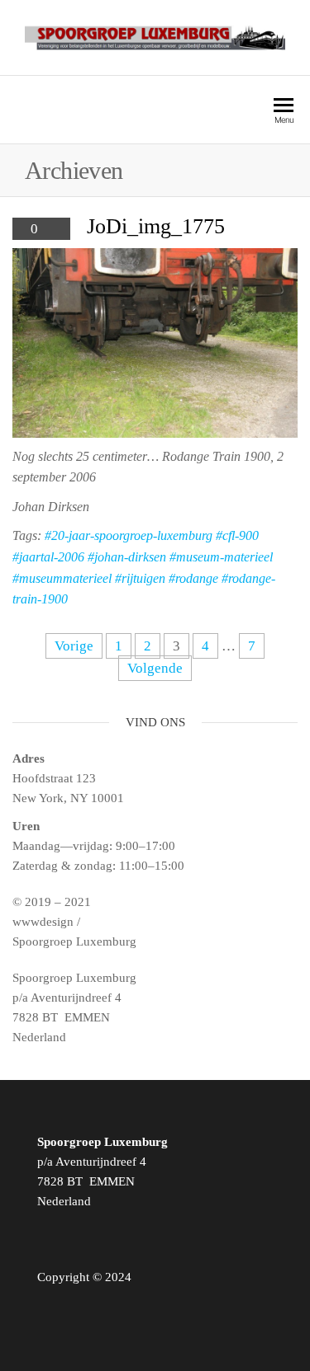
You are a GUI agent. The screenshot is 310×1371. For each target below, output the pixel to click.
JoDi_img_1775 (156, 226)
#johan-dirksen (127, 557)
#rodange (193, 578)
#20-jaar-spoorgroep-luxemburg (128, 535)
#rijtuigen (140, 578)
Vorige (74, 646)
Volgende (155, 668)
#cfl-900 (237, 535)
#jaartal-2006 (48, 557)
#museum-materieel (221, 557)
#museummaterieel (62, 578)
